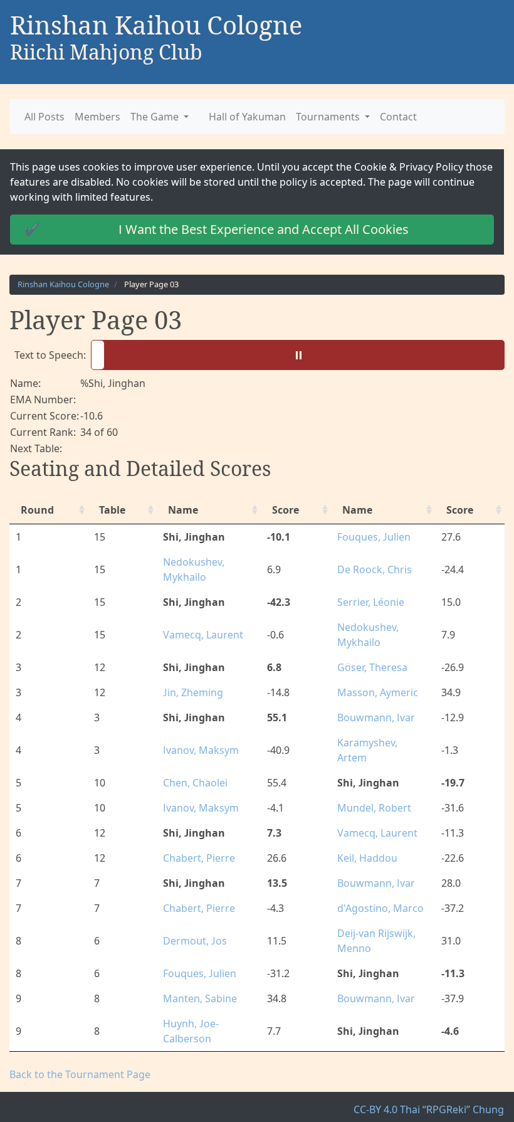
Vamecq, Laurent (200, 634)
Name (182, 510)
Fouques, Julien (369, 537)
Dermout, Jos (193, 925)
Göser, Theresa (369, 667)
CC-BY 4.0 (385, 1094)
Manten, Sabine (197, 983)
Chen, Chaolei (193, 767)
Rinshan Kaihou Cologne (60, 284)
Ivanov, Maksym (198, 742)
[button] (295, 355)
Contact (372, 116)
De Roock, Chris (370, 569)
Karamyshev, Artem (379, 742)
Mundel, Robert (370, 792)
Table (110, 510)
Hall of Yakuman (231, 116)
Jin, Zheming (192, 692)
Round (35, 510)
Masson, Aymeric (372, 692)
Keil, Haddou (364, 843)
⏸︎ (300, 355)
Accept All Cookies (210, 229)
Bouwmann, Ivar (372, 717)
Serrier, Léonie (367, 602)
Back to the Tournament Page (74, 1059)
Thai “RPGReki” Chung (455, 1094)
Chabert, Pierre (197, 843)
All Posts (43, 116)
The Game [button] (146, 116)
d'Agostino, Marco (375, 893)
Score (282, 510)
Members (93, 116)
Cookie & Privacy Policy (366, 167)
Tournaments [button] (306, 116)
